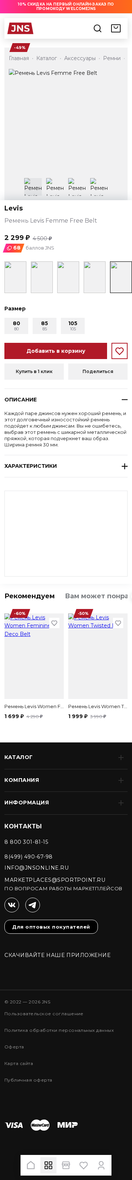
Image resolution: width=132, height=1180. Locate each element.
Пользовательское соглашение (44, 1013)
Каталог (18, 757)
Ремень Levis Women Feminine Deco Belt (34, 706)
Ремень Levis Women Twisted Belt (98, 706)
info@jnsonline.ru (36, 867)
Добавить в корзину (55, 351)
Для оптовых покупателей (51, 927)
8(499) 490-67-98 (28, 856)
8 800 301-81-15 (26, 842)
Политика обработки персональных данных (59, 1030)
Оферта (14, 1047)
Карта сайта (18, 1063)
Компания (21, 780)
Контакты (23, 826)
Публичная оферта (28, 1080)
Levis (13, 208)
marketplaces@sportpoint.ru (55, 880)
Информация (26, 802)
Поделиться (97, 371)
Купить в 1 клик (34, 371)
